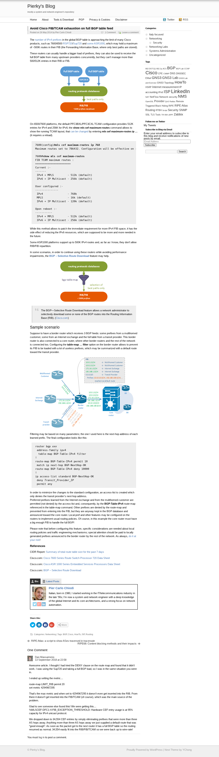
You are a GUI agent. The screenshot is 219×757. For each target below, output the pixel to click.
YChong (187, 749)
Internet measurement (165, 86)
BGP (65, 634)
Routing (89, 634)
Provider (159, 101)
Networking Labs (158, 46)
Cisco (70, 634)
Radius (172, 101)
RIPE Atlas (181, 105)
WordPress (156, 749)
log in (41, 737)
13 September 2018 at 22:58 (50, 659)
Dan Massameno (44, 657)
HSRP (148, 87)
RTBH (159, 110)
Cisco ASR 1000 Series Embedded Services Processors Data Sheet (81, 564)
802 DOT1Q (150, 69)
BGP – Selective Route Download (62, 570)
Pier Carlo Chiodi (63, 32)
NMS (182, 96)
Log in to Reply (134, 657)
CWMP (166, 74)
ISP (83, 634)
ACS (164, 69)
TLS (153, 115)
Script (164, 110)
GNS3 (157, 78)
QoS (167, 101)
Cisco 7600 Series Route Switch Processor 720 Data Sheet (76, 558)
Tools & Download (64, 19)
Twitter (171, 19)
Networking (50, 634)
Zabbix (178, 114)
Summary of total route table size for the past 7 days (75, 551)
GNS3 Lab (170, 78)
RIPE (171, 106)
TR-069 (164, 115)
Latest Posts (52, 581)
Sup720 (77, 43)
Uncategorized (157, 54)
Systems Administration (162, 50)
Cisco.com (62, 317)
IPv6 (160, 92)
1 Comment (110, 32)
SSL (147, 114)
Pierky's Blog (41, 6)
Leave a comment (130, 32)
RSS (185, 19)
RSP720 (67, 43)
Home (33, 19)
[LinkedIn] (44, 604)
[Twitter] (35, 604)
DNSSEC (181, 73)
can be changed (79, 131)
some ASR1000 (96, 43)
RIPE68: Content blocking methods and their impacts (107, 643)
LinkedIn (180, 91)
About (45, 19)
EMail (148, 78)
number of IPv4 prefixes (48, 39)
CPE (160, 73)
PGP (81, 19)
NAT (147, 97)
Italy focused (156, 34)
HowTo (77, 634)
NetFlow (154, 96)
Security (157, 42)
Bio (36, 581)
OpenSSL (149, 101)
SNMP (183, 110)
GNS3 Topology (165, 82)
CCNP (187, 69)
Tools (158, 115)
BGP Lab (180, 69)
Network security (168, 96)
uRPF (170, 115)
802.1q (159, 69)
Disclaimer (121, 19)
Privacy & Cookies (99, 19)
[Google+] (39, 604)
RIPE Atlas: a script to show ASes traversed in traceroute (63, 640)
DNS (172, 73)
